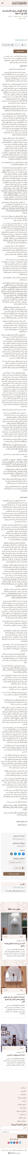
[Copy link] (11, 854)
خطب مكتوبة (22, 1118)
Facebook (14, 1143)
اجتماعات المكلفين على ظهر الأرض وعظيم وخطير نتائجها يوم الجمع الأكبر (14, 999)
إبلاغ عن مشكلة (14, 874)
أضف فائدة (18, 868)
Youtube (17, 1143)
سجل (22, 1136)
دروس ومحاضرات (17, 16)
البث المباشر (23, 1114)
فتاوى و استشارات (21, 1111)
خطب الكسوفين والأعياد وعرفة (16, 891)
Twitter (20, 1143)
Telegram (11, 1143)
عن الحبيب (23, 1088)
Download (20, 51)
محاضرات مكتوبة (21, 1121)
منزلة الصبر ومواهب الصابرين (16, 1055)
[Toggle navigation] (2, 3)
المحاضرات (23, 1094)
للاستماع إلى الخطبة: (21, 821)
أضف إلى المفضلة (15, 862)
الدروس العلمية (22, 1104)
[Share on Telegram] (15, 854)
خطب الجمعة (22, 18)
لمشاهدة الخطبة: (22, 825)
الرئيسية (25, 16)
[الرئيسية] (19, 3)
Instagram (8, 1143)
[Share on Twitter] (19, 854)
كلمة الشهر (23, 1091)
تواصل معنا (23, 1108)
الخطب (9, 16)
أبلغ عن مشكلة (22, 1098)
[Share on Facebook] (23, 854)
